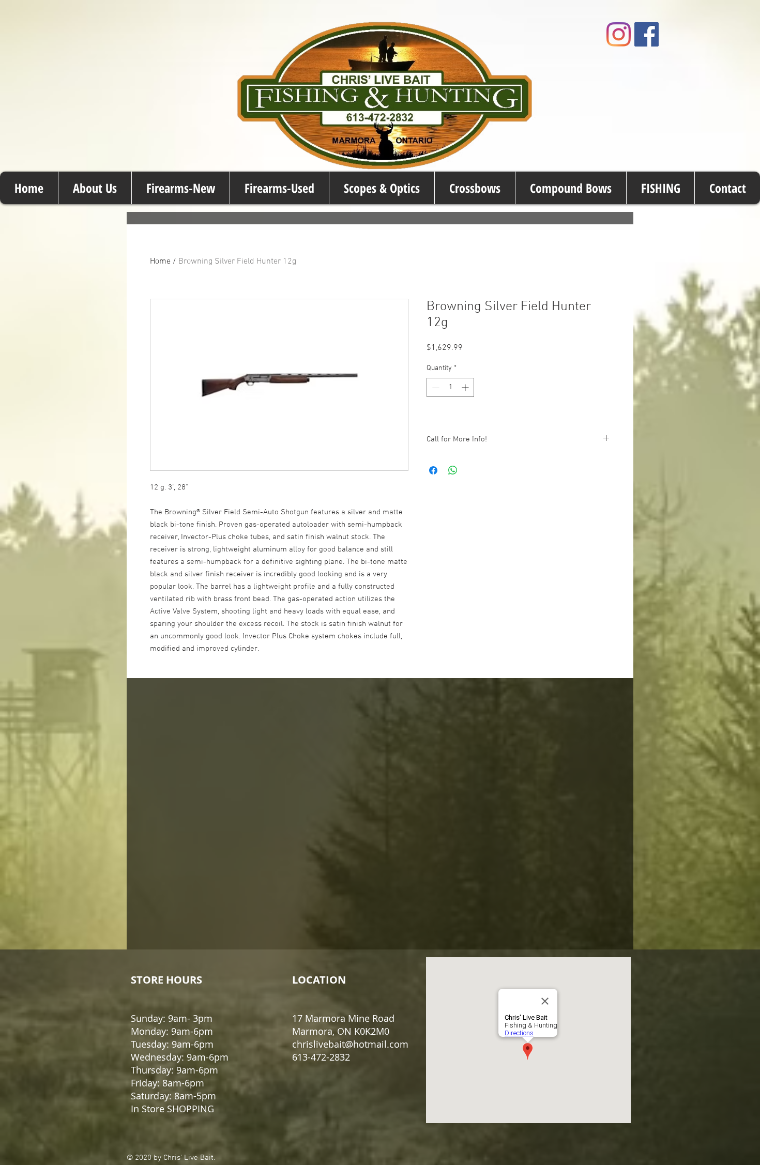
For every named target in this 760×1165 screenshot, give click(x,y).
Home (160, 261)
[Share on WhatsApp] (453, 470)
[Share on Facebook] (433, 470)
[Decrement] (434, 387)
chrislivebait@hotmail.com (350, 1044)
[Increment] (466, 387)
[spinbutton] (450, 387)
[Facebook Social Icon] (646, 34)
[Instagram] (618, 34)
